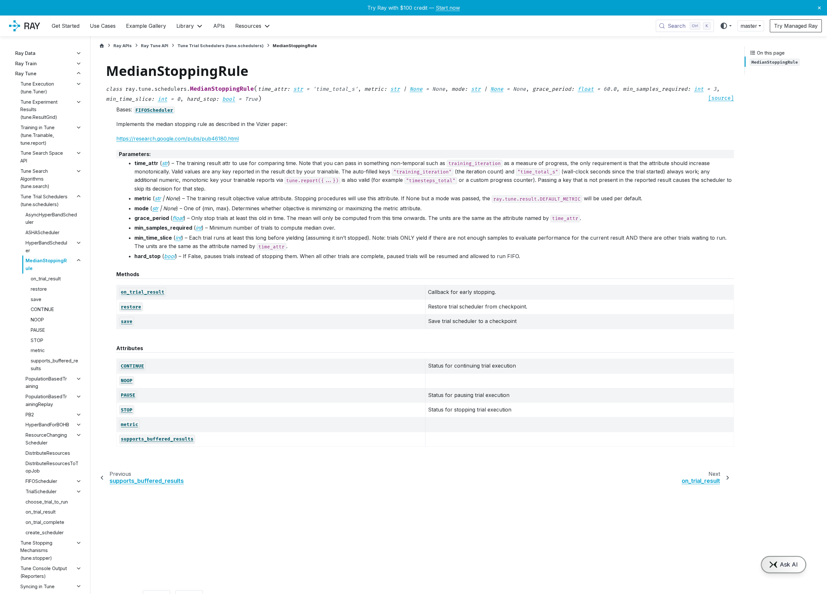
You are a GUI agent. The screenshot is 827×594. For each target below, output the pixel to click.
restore (39, 289)
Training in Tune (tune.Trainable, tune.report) (37, 135)
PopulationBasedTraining (46, 382)
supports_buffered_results (54, 364)
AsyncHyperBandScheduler (51, 218)
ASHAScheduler (42, 232)
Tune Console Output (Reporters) (43, 572)
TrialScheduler (41, 491)
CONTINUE (42, 309)
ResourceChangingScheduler (46, 438)
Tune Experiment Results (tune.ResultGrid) (39, 109)
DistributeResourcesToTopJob (52, 467)
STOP (37, 340)
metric (38, 350)
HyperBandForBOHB (47, 424)
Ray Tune (26, 73)
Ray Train (26, 63)
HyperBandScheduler (46, 246)
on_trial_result (46, 278)
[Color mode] (726, 25)
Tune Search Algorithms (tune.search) (34, 178)
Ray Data (25, 53)
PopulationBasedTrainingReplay (46, 400)
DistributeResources (48, 453)
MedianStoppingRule (46, 264)
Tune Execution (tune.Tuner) (37, 87)
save (36, 299)
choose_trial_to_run (47, 502)
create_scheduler (45, 532)
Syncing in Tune (37, 586)
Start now (448, 8)
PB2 (30, 414)
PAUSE (38, 330)
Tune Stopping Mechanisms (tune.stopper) (36, 550)
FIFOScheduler (41, 481)
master (748, 26)
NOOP (37, 319)
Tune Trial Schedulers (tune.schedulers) (44, 200)
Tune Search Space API (41, 156)
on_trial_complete (45, 522)
